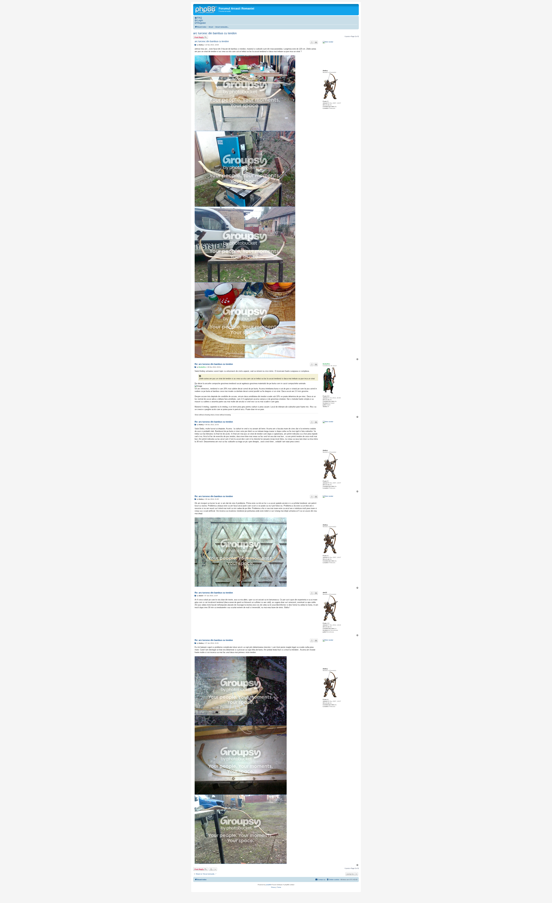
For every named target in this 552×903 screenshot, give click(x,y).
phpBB (268, 884)
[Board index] (206, 9)
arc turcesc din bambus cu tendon (215, 33)
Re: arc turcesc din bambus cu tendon (214, 364)
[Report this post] (312, 42)
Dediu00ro (326, 364)
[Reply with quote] (316, 42)
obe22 (325, 592)
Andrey (325, 70)
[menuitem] (198, 18)
